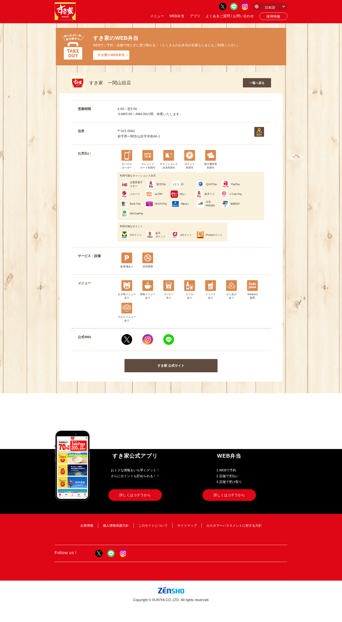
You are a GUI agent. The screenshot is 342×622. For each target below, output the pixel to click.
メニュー (157, 16)
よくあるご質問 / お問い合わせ (230, 16)
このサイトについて (153, 525)
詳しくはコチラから (135, 495)
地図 (259, 132)
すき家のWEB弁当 (111, 55)
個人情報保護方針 (116, 525)
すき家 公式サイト (171, 365)
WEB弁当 (176, 16)
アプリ (195, 16)
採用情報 (273, 16)
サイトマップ (187, 525)
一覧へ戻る (257, 83)
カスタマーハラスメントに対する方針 (234, 525)
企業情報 (86, 525)
